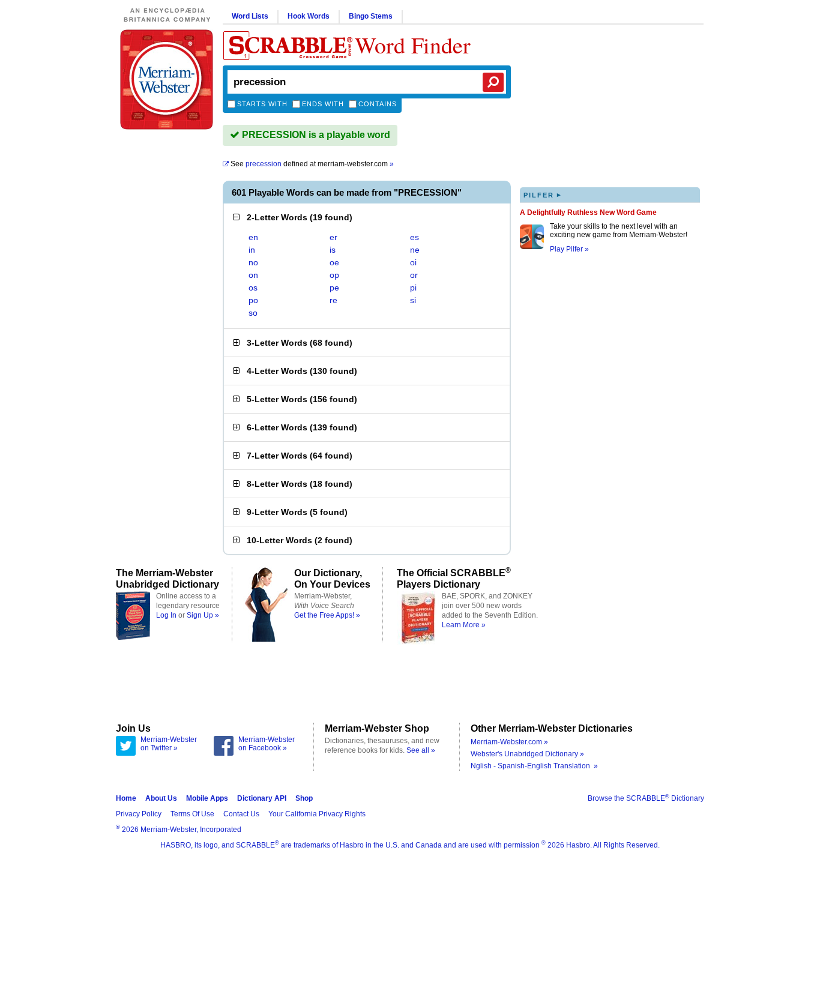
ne (415, 250)
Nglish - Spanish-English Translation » (534, 766)
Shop (304, 798)
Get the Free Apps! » (327, 615)
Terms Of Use (192, 814)
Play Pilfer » (569, 249)
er (333, 237)
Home (126, 798)
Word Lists (250, 16)
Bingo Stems (371, 16)
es (414, 237)
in (252, 250)
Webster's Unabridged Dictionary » (527, 754)
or (414, 275)
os (253, 287)
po (253, 300)
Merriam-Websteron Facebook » (266, 743)
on (253, 275)
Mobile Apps (207, 798)
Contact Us (241, 814)
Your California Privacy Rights (317, 814)
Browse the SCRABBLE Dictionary (646, 798)
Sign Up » (203, 615)
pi (413, 287)
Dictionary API (261, 798)
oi (413, 262)
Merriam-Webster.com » (509, 742)
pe (334, 287)
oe (334, 262)
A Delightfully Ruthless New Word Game (588, 212)
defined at (312, 164)
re (333, 300)
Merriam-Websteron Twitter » (168, 743)
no (253, 262)
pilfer (542, 195)
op (334, 275)
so (253, 313)
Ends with (323, 103)
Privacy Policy (138, 814)
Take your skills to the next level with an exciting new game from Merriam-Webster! (618, 230)
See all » (420, 750)
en (253, 237)
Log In (166, 615)
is (333, 250)
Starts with (262, 103)
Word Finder (413, 44)
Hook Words (309, 16)
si (413, 300)
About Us (161, 798)
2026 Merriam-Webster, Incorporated (178, 829)
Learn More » (464, 625)
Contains (377, 103)
